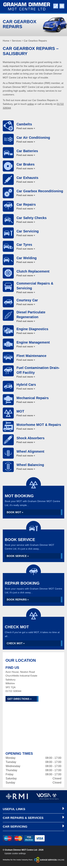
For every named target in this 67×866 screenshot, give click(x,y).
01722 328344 (13, 691)
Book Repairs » (18, 599)
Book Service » (18, 556)
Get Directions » (19, 698)
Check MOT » (16, 643)
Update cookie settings (15, 853)
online (30, 104)
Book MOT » (15, 512)
